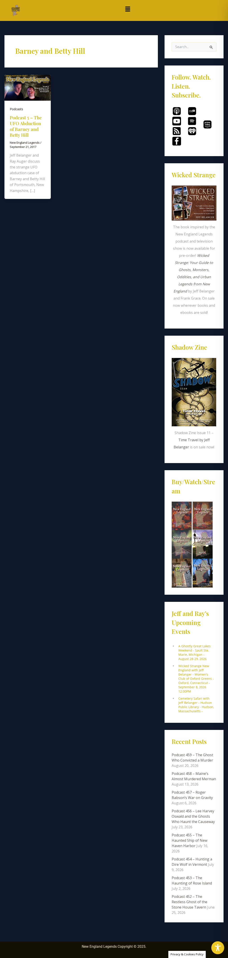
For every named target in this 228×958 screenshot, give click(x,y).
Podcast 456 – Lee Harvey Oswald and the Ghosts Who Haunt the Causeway (193, 816)
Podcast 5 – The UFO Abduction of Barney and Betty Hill (26, 126)
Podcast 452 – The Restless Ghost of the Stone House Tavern (189, 902)
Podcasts (16, 109)
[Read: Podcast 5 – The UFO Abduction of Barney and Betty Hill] (27, 87)
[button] (127, 9)
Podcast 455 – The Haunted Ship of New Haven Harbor (189, 840)
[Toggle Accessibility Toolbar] (218, 948)
